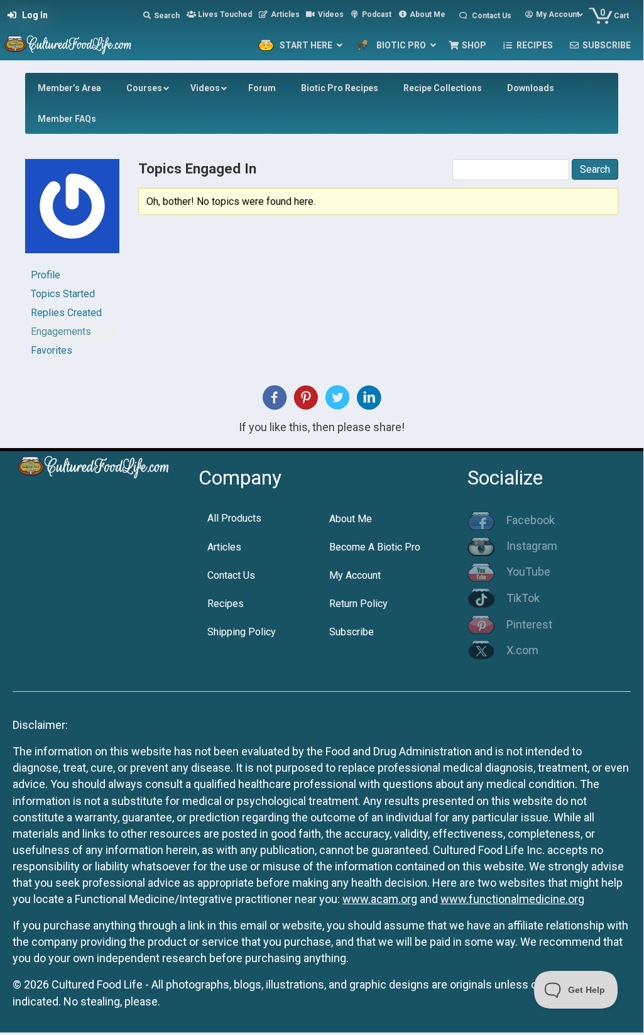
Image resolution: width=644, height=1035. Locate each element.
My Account (355, 575)
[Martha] (72, 211)
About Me (350, 519)
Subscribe (351, 632)
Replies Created (66, 313)
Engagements (61, 331)
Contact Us (231, 575)
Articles (224, 547)
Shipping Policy (241, 632)
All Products (234, 518)
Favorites (51, 350)
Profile (45, 275)
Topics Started (63, 294)
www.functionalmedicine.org (512, 899)
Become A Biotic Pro (374, 547)
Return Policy (358, 604)
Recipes (225, 604)
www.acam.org (379, 899)
